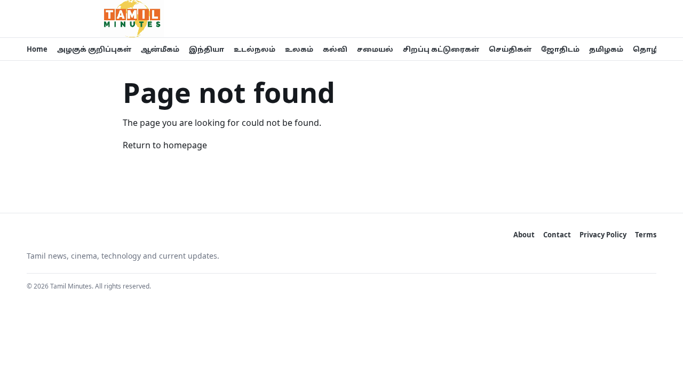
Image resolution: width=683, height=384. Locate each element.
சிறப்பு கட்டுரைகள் (441, 49)
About (524, 234)
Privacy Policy (602, 234)
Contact (557, 234)
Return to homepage (165, 145)
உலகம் (299, 49)
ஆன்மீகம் (160, 49)
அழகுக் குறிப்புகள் (94, 49)
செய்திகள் (510, 49)
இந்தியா (206, 49)
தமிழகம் (606, 49)
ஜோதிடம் (560, 49)
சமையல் (375, 49)
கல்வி (335, 49)
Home (37, 49)
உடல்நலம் (254, 49)
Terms (645, 234)
